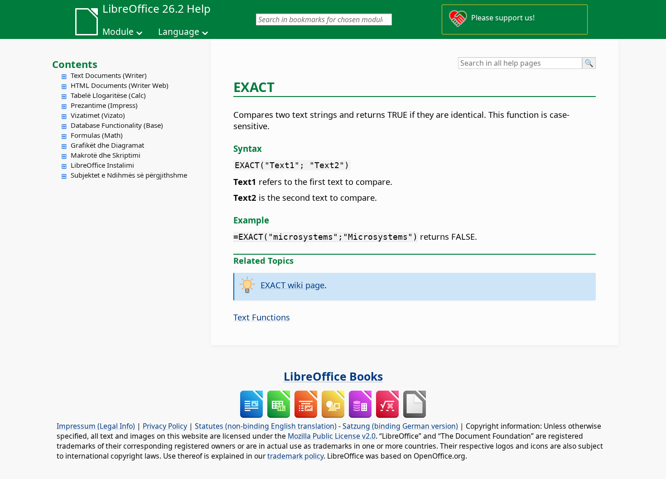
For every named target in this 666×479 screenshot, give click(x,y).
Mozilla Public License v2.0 (332, 436)
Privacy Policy (165, 426)
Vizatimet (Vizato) (98, 115)
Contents (74, 64)
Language (178, 32)
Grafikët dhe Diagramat (107, 145)
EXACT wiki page (292, 284)
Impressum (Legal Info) (96, 426)
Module (118, 32)
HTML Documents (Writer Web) (120, 85)
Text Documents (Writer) (109, 75)
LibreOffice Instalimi (102, 164)
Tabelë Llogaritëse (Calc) (108, 95)
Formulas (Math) (97, 135)
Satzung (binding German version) (400, 426)
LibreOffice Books (333, 376)
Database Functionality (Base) (117, 125)
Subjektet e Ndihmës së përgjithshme (129, 174)
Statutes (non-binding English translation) (266, 426)
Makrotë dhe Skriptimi (105, 155)
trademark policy (295, 456)
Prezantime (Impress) (104, 105)
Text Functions (261, 317)
